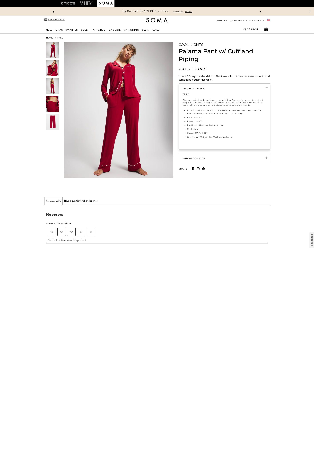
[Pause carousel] (310, 12)
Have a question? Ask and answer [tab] (80, 201)
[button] (266, 29)
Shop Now (178, 11)
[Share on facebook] (193, 168)
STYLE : (186, 94)
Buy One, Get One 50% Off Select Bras (145, 11)
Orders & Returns (239, 20)
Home (49, 38)
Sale (60, 38)
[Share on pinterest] (203, 168)
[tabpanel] (157, 226)
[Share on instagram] (198, 168)
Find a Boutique (256, 20)
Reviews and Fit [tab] (53, 201)
